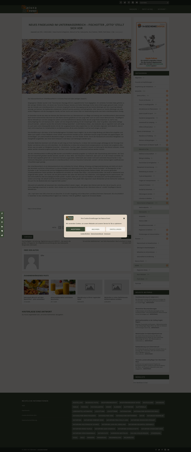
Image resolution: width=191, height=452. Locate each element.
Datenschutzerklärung (97, 234)
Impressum (107, 234)
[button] (124, 218)
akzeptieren (75, 229)
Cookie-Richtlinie (85, 234)
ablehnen (95, 229)
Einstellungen (115, 229)
